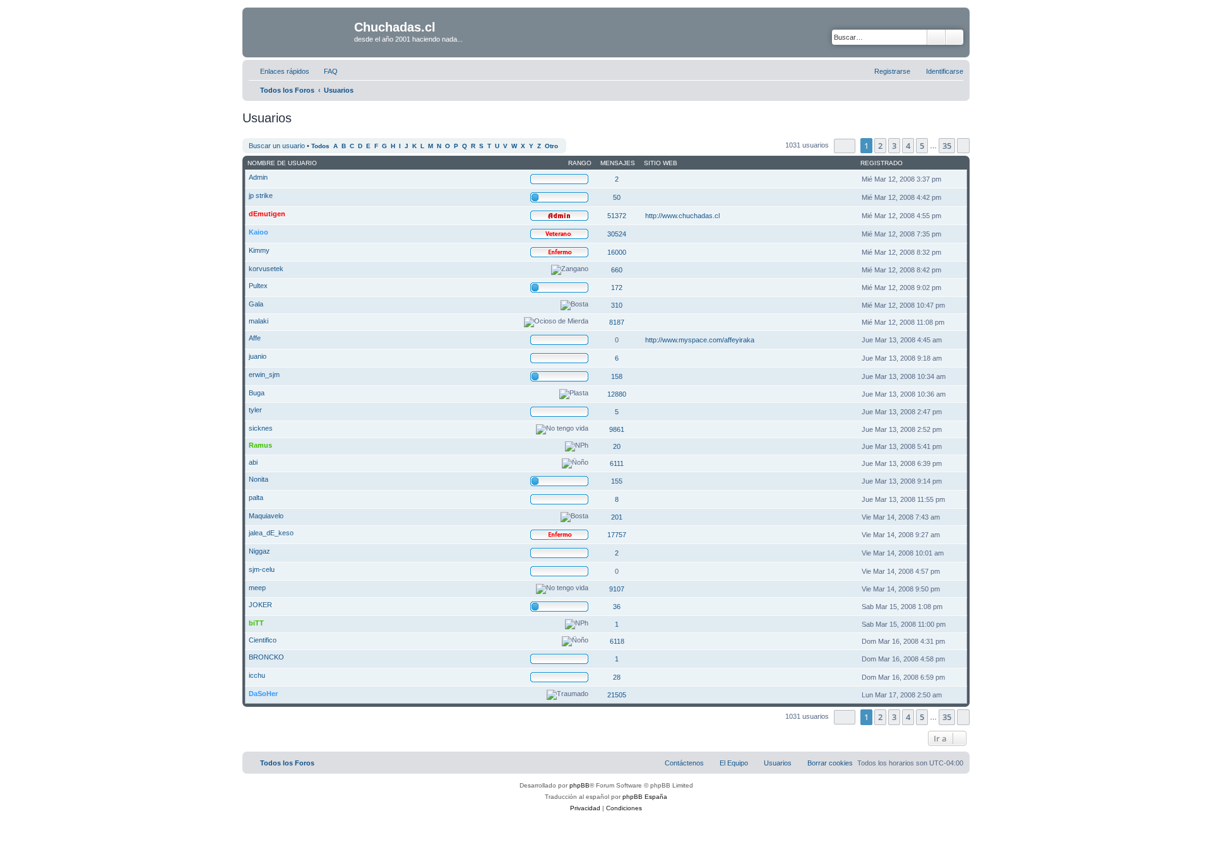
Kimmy (259, 250)
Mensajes (617, 163)
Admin (258, 177)
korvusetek (266, 268)
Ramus (260, 445)
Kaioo (258, 232)
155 (616, 481)
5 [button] (922, 145)
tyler (255, 410)
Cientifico (262, 640)
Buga (256, 393)
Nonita (258, 479)
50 (617, 197)
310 (616, 305)
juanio (257, 356)
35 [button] (946, 145)
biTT (256, 623)
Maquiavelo (266, 516)
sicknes (261, 428)
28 (617, 677)
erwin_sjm (264, 374)
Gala (256, 304)
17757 (616, 534)
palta (256, 497)
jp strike (261, 195)
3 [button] (894, 145)
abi (253, 462)
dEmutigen (267, 214)
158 (616, 376)
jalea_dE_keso (271, 533)
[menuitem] (325, 71)
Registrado (881, 163)
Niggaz (259, 551)
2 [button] (880, 145)
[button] (844, 146)
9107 (616, 589)
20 (617, 446)
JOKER (260, 604)
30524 (616, 234)
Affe (255, 338)
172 (616, 287)
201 (616, 517)
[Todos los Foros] (300, 31)
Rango (579, 163)
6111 (617, 463)
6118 (617, 641)
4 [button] (908, 145)
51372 (616, 215)
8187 (616, 322)
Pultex (258, 285)
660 (616, 270)
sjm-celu (262, 569)
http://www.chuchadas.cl (682, 215)
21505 (616, 695)
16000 (616, 252)
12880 (616, 394)
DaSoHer (263, 693)
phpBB (579, 785)
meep (257, 587)
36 (617, 606)
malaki (258, 321)
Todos (320, 145)
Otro (551, 145)
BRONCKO (266, 657)
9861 (616, 429)
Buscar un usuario (277, 145)
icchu (257, 675)
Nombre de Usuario (282, 163)
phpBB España (644, 796)
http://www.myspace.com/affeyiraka (699, 340)
